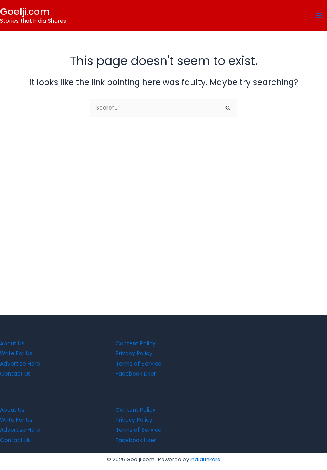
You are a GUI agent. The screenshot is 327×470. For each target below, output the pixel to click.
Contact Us (15, 374)
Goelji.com (25, 11)
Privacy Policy (134, 353)
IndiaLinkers (205, 459)
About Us (12, 343)
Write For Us (16, 353)
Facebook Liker (136, 374)
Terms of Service (139, 364)
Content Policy (136, 343)
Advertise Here (20, 364)
